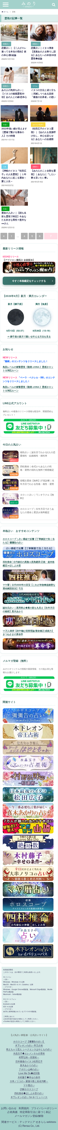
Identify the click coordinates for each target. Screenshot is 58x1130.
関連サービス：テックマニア (18, 1121)
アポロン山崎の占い (29, 1069)
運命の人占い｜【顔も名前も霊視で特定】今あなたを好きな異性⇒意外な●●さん (13, 218)
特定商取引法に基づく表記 (35, 1112)
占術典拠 (12, 1112)
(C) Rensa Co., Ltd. (29, 1125)
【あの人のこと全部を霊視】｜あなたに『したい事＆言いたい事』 (43, 174)
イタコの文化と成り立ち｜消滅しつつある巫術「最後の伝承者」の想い (43, 93)
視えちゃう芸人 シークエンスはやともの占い (29, 1049)
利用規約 (24, 1108)
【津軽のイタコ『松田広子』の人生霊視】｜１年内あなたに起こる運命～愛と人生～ (13, 176)
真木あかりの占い (29, 1065)
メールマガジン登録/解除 (29, 1115)
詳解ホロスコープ (29, 1089)
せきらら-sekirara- (46, 1121)
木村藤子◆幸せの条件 (29, 1077)
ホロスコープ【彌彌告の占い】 (29, 1041)
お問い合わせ (8, 1108)
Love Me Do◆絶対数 (29, 1073)
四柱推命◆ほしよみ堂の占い (29, 1093)
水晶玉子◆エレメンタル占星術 (29, 1053)
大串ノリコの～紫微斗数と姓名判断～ (29, 1081)
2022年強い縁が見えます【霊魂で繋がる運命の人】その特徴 (14, 132)
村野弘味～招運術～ (29, 1057)
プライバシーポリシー (44, 1108)
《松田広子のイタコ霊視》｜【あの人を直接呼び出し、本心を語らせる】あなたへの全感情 (43, 134)
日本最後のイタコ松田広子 (29, 1061)
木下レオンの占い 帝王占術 (29, 1045)
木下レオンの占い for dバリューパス (29, 1097)
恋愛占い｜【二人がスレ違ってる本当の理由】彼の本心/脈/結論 (13, 51)
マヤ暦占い (29, 1085)
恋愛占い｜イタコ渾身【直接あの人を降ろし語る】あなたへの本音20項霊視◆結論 (43, 53)
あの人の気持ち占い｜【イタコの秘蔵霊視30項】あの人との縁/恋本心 (14, 93)
